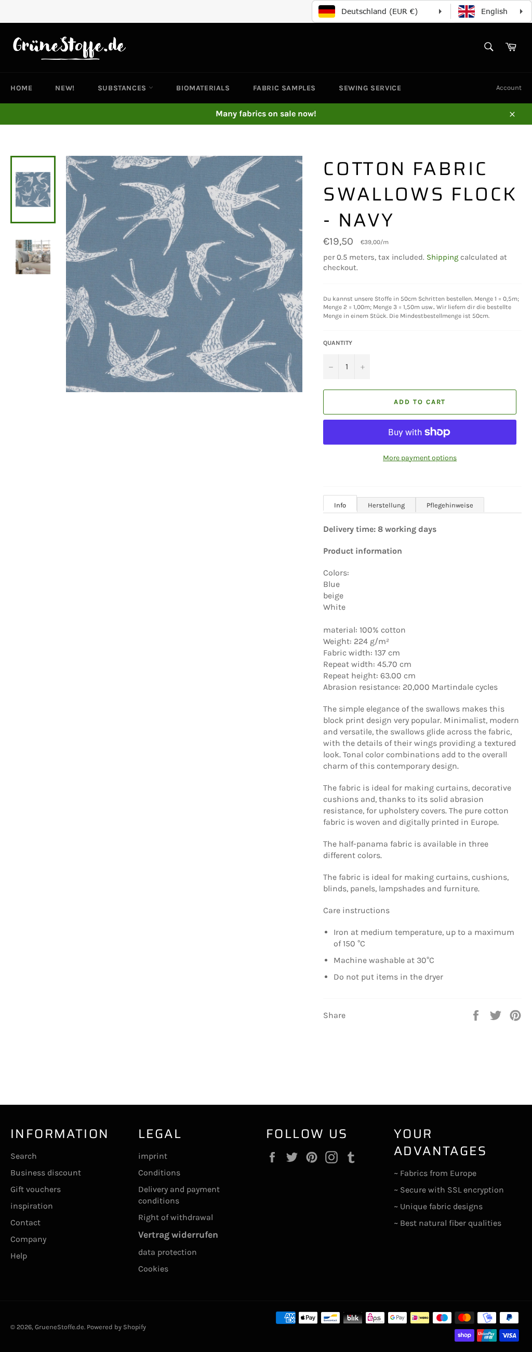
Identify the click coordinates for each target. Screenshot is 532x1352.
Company (28, 1239)
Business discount (45, 1172)
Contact (25, 1222)
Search (23, 1156)
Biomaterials (203, 88)
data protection (167, 1252)
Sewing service (370, 88)
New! (64, 88)
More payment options (420, 457)
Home (21, 88)
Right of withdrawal (175, 1217)
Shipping (442, 257)
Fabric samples (284, 88)
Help (18, 1256)
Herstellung (386, 505)
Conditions (159, 1172)
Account (509, 87)
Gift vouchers (35, 1189)
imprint (152, 1156)
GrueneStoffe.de (59, 1327)
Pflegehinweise (450, 505)
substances (123, 88)
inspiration (31, 1206)
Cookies (153, 1269)
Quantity (337, 342)
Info (340, 505)
